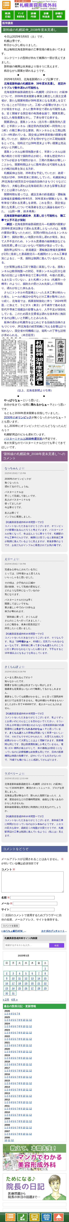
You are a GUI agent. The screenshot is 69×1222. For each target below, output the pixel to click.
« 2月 (6, 999)
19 (26, 983)
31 (13, 993)
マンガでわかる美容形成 (20, 15)
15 (45, 978)
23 (6, 988)
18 (19, 983)
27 (32, 988)
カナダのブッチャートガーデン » (54, 931)
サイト (5, 909)
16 (6, 983)
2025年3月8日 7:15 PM (15, 473)
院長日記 (7, 15)
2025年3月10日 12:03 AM (16, 779)
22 (45, 983)
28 (39, 988)
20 (32, 983)
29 (45, 988)
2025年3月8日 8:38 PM (15, 672)
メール (6, 903)
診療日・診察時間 (59, 15)
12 (26, 978)
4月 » (14, 999)
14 (39, 978)
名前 (5, 897)
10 (13, 978)
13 (32, 978)
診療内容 (33, 15)
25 (19, 988)
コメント (8, 869)
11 (19, 978)
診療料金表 (46, 15)
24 (13, 988)
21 (39, 983)
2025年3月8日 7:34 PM (15, 564)
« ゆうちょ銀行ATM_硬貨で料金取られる (14, 931)
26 (26, 988)
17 (13, 983)
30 (6, 993)
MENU (6, 5)
